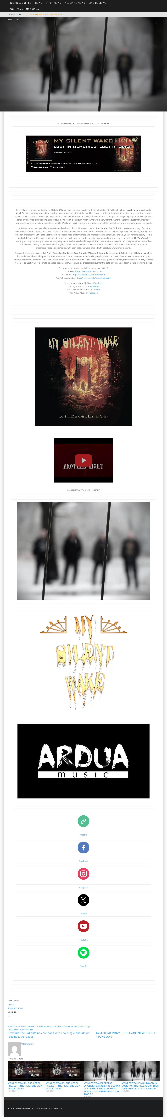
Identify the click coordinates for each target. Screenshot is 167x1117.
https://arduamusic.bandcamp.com (89, 274)
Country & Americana (24, 9)
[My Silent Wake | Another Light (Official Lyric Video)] (83, 484)
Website (83, 834)
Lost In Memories (40, 1026)
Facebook (94, 286)
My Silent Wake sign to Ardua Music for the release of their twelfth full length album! (140, 1086)
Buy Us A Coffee (21, 3)
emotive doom (14, 1026)
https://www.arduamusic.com (89, 271)
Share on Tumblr (15, 1008)
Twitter (83, 913)
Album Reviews (75, 3)
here (100, 283)
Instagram (83, 887)
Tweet (10, 1004)
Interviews (53, 3)
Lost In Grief (26, 1026)
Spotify (83, 966)
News (38, 3)
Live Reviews (97, 3)
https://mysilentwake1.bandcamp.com (93, 278)
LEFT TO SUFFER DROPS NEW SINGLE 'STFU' (44, 15)
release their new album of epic (76, 1026)
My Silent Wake (55, 1026)
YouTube (83, 940)
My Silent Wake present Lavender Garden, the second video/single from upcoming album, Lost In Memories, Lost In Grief (102, 1088)
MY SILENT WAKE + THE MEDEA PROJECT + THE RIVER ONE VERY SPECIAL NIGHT (25, 1086)
